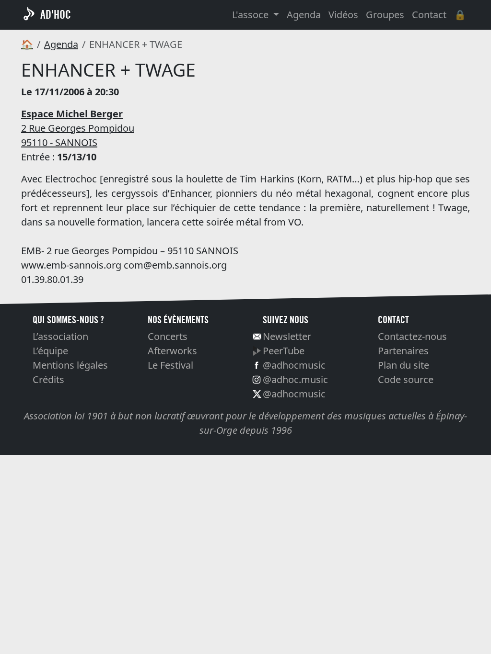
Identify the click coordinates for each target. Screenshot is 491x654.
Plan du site (403, 365)
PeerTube (283, 350)
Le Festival (170, 365)
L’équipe (50, 350)
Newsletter (287, 336)
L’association (60, 336)
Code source (405, 379)
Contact (429, 14)
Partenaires (403, 350)
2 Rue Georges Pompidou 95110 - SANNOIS (77, 128)
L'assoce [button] (251, 14)
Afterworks (172, 350)
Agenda (304, 14)
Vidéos (343, 14)
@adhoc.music (295, 379)
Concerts (167, 336)
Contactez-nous (412, 336)
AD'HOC (55, 15)
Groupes (385, 14)
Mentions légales (70, 365)
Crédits (48, 379)
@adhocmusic (294, 365)
